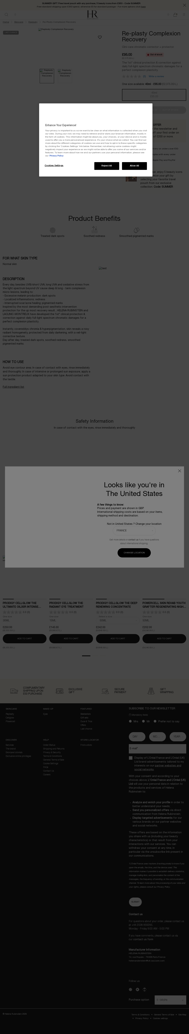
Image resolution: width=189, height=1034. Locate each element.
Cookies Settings (54, 166)
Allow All (134, 166)
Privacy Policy (56, 156)
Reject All (107, 166)
